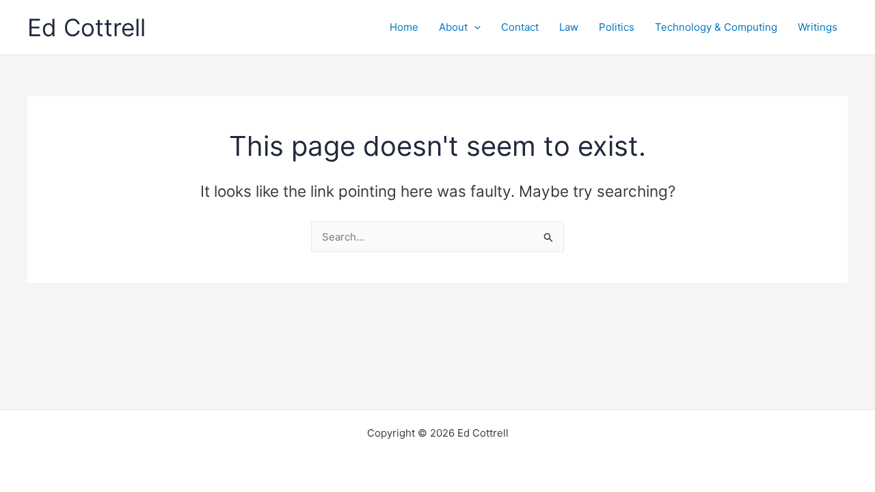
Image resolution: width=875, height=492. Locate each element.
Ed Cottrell (86, 27)
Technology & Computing (716, 26)
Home (404, 26)
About (453, 26)
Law (568, 26)
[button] (474, 27)
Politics (616, 26)
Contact (520, 26)
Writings (817, 26)
